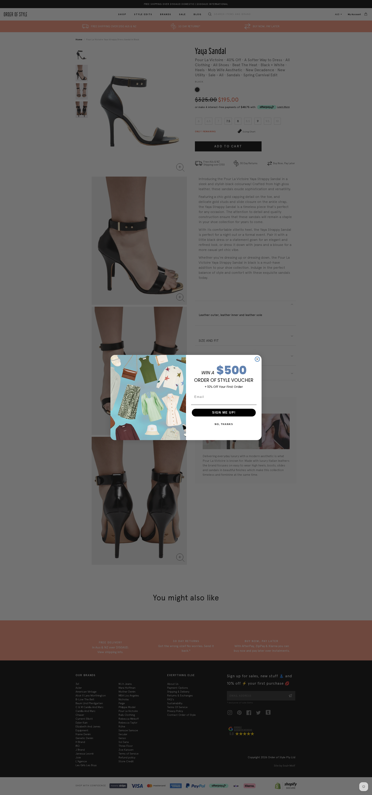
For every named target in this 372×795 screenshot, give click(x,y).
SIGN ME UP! (224, 412)
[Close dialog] (257, 359)
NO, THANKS (224, 424)
